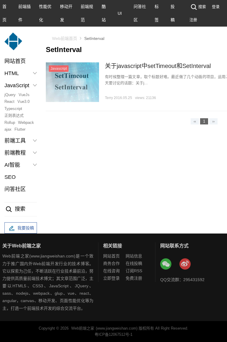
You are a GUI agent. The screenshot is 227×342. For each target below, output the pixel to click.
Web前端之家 (82, 328)
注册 (193, 19)
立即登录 (111, 278)
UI (120, 13)
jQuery (10, 95)
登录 (216, 6)
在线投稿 (134, 263)
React (9, 101)
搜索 (202, 6)
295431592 (194, 279)
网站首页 (15, 61)
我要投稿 (25, 228)
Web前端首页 (64, 38)
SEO (10, 177)
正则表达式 (14, 115)
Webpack (26, 122)
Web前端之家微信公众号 (166, 264)
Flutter (19, 129)
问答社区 (15, 189)
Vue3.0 (23, 101)
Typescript (13, 108)
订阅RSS (134, 270)
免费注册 (134, 278)
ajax (8, 129)
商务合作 (111, 263)
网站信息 (134, 256)
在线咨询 (111, 270)
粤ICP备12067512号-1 (113, 334)
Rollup (9, 122)
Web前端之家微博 (185, 264)
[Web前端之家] (13, 44)
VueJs (24, 95)
